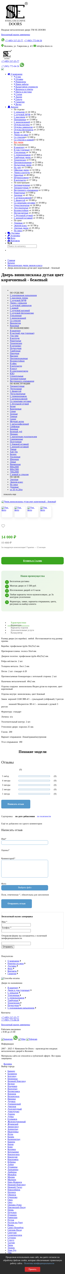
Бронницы (13, 1079)
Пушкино (12, 1215)
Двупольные (16, 389)
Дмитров (12, 1106)
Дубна (11, 1116)
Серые (13, 411)
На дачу (17, 167)
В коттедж (15, 338)
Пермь (11, 1210)
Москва (11, 1177)
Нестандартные (21, 213)
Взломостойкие (21, 210)
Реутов (11, 1220)
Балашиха (12, 1074)
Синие (13, 419)
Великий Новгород (17, 1081)
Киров (11, 1144)
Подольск (12, 1212)
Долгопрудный (15, 1109)
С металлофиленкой (19, 424)
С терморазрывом (22, 155)
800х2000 (14, 467)
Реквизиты (20, 82)
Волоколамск (14, 1091)
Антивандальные (22, 185)
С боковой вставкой (19, 444)
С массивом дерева (19, 298)
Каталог (14, 107)
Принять (32, 1269)
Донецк (11, 1114)
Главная (11, 260)
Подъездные (15, 348)
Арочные (18, 195)
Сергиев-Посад (15, 1230)
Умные (13, 449)
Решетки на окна (16, 963)
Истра (10, 1134)
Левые (13, 462)
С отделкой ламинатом (21, 305)
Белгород (12, 1076)
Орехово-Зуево (15, 1205)
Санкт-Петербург (16, 1227)
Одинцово (12, 1197)
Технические (20, 160)
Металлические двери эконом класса (25, 265)
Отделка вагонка (22, 124)
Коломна (8, 1064)
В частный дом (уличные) (22, 333)
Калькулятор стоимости (26, 87)
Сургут (11, 1240)
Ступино (12, 1237)
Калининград (14, 1139)
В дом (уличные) (22, 150)
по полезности (44, 816)
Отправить (8, 947)
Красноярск (13, 1159)
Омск (10, 1200)
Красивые (14, 325)
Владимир (12, 1086)
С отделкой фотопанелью (22, 313)
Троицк (11, 1248)
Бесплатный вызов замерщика (15, 34)
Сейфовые (15, 426)
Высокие (14, 356)
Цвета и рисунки (23, 92)
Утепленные (20, 152)
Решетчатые (19, 193)
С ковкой (14, 308)
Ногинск (12, 1192)
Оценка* (5, 850)
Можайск (12, 1174)
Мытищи (12, 1179)
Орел (10, 1202)
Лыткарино (13, 1169)
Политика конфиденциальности (39, 1263)
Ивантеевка (13, 1132)
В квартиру (19, 147)
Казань (11, 1137)
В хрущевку (15, 346)
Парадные (18, 175)
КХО (12, 373)
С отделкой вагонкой (20, 310)
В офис (13, 363)
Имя (4, 922)
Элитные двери (21, 228)
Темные (13, 416)
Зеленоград (13, 1129)
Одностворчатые (22, 205)
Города (18, 99)
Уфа (10, 1253)
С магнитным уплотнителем (23, 436)
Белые (17, 132)
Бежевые (14, 429)
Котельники (13, 1152)
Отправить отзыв (17, 903)
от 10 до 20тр (16, 489)
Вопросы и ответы (24, 89)
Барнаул (11, 1071)
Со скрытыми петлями (24, 203)
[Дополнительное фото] (7, 512)
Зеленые (14, 414)
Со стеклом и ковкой (24, 140)
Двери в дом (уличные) (19, 990)
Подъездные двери (23, 165)
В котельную (20, 180)
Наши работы (21, 84)
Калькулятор (16, 633)
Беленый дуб (16, 431)
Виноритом (15, 323)
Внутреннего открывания (26, 190)
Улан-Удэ (12, 1250)
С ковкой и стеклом (19, 474)
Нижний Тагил (15, 1187)
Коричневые (15, 409)
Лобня (11, 1164)
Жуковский (13, 1124)
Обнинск (12, 1195)
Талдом (11, 1243)
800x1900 (14, 469)
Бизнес (13, 454)
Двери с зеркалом (18, 303)
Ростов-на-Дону (15, 1222)
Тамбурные (15, 351)
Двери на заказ (21, 135)
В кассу (13, 368)
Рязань (11, 1225)
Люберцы (12, 1172)
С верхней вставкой (23, 218)
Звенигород (13, 1126)
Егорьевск (12, 1119)
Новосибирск (14, 1190)
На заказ (18, 230)
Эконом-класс (20, 225)
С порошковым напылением (23, 295)
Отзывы (19, 79)
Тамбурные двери (22, 157)
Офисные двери (21, 170)
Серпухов (12, 1232)
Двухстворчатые (17, 394)
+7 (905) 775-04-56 (33, 40)
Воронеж (12, 1094)
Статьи (18, 94)
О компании (16, 74)
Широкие (14, 459)
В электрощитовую (19, 371)
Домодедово (13, 1111)
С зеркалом (19, 112)
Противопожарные (23, 162)
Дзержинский (14, 1104)
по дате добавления (25, 816)
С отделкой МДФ (22, 114)
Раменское (12, 1217)
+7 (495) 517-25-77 (14, 40)
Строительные (16, 376)
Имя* (3, 839)
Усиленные (15, 457)
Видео (18, 104)
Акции (18, 97)
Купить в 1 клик (32, 560)
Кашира (11, 1142)
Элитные (14, 479)
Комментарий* (8, 858)
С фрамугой (19, 200)
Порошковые (20, 119)
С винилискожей (22, 122)
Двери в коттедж (22, 172)
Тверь (10, 1245)
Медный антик (17, 421)
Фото (12, 238)
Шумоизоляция (21, 177)
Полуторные (16, 441)
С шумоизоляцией (22, 198)
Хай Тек (14, 452)
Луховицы (12, 1167)
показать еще (10, 494)
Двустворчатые (21, 208)
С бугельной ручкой (23, 215)
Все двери (18, 142)
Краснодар (13, 1157)
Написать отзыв (16, 804)
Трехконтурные (21, 188)
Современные (16, 439)
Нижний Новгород (17, 1185)
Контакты (15, 240)
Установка (15, 235)
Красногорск (14, 1154)
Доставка (15, 233)
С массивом (19, 117)
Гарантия (12, 973)
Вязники (12, 1099)
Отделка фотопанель (23, 129)
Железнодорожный (17, 1121)
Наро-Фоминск (15, 1182)
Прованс (14, 434)
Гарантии (20, 102)
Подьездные (13, 1005)
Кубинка (12, 1162)
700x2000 (14, 472)
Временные (15, 464)
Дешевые (18, 223)
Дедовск (11, 1101)
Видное (11, 1084)
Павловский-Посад (17, 1207)
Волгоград (12, 1089)
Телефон (6, 928)
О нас (18, 77)
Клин (10, 1147)
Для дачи (14, 336)
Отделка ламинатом (23, 127)
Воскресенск (13, 1096)
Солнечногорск (15, 1235)
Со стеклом (19, 137)
